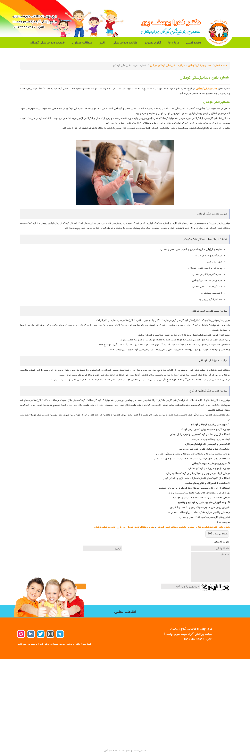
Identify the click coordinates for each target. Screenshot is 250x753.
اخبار (102, 43)
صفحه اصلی (193, 43)
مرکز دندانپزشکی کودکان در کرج (167, 65)
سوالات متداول (82, 43)
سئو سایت (124, 750)
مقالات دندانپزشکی (125, 43)
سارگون (108, 750)
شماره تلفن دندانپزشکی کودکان (213, 527)
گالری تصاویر (153, 43)
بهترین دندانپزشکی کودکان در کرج (135, 527)
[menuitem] (194, 42)
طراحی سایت (139, 750)
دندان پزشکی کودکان (199, 65)
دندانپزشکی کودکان (206, 88)
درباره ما (173, 43)
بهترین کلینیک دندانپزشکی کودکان (175, 527)
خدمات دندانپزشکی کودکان (47, 43)
